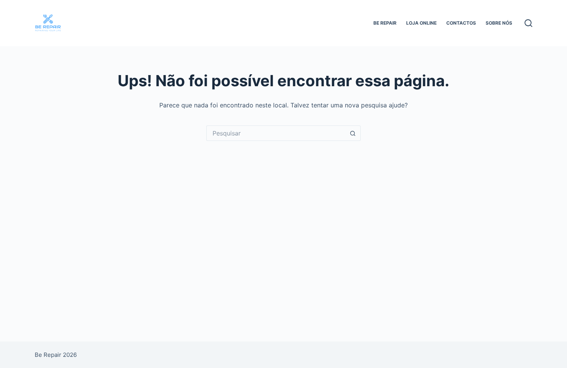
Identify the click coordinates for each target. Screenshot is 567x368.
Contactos (461, 23)
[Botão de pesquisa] (353, 133)
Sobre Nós (499, 23)
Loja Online (421, 23)
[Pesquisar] (528, 23)
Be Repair (385, 23)
